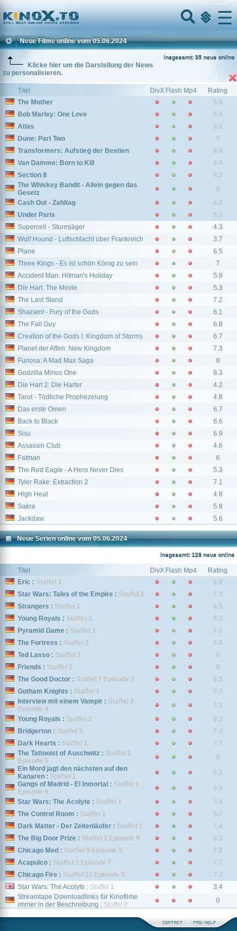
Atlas (26, 126)
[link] (118, 17)
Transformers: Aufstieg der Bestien (73, 151)
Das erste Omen (42, 409)
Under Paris (36, 215)
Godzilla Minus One (47, 373)
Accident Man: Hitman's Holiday (65, 275)
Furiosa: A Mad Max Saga (56, 360)
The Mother (35, 102)
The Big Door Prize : (79, 838)
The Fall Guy (37, 324)
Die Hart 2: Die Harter (50, 385)
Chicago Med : (70, 850)
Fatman (29, 458)
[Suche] (187, 17)
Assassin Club (39, 445)
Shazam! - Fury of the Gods (58, 312)
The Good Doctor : (76, 679)
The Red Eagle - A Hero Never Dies (70, 470)
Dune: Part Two (41, 138)
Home (78, 17)
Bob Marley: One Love (52, 114)
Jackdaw (31, 518)
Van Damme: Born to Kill (56, 163)
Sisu (24, 433)
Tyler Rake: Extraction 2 (53, 482)
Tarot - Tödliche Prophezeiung (63, 397)
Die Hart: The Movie (47, 288)
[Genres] (204, 17)
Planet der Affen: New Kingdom (64, 348)
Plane (26, 251)
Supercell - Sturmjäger (51, 227)
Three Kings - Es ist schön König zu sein (78, 263)
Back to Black (38, 421)
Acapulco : (64, 862)
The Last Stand (40, 300)
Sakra (26, 506)
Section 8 (32, 175)
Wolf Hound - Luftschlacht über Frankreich (80, 239)
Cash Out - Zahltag (47, 203)
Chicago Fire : (71, 875)
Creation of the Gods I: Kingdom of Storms (80, 336)
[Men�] (224, 17)
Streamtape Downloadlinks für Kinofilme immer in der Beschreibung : (78, 900)
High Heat (33, 494)
